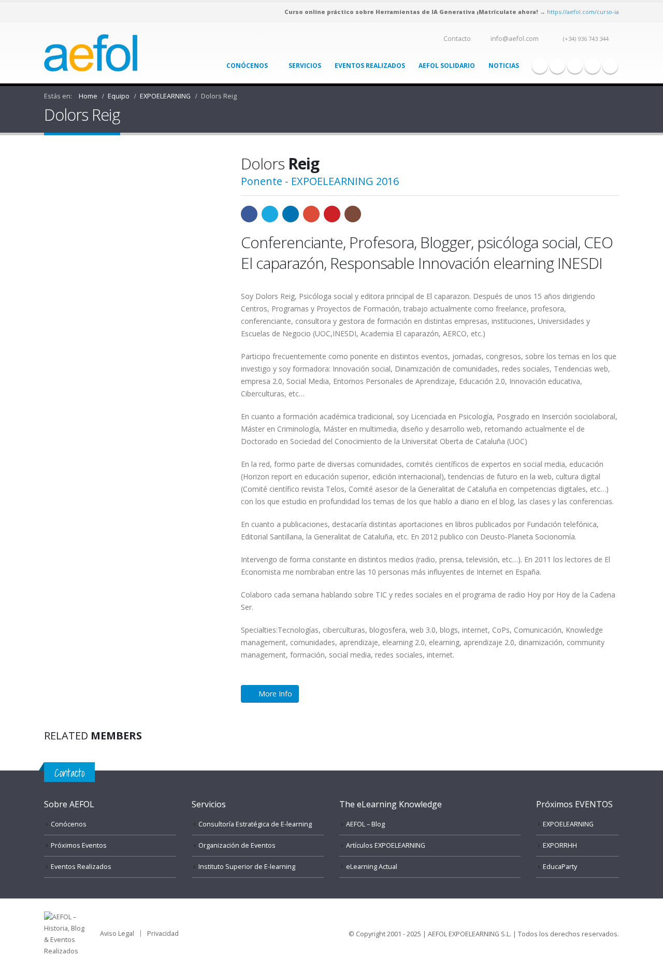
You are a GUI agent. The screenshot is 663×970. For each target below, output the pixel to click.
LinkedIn (290, 214)
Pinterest (332, 214)
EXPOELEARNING (568, 824)
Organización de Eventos (237, 845)
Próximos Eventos (79, 845)
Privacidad (163, 933)
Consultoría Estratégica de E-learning (255, 824)
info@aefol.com (515, 38)
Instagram (352, 214)
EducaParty (560, 866)
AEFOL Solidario (447, 65)
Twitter (270, 214)
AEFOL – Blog (365, 824)
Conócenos (247, 65)
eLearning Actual (371, 866)
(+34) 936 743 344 (586, 38)
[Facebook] (539, 66)
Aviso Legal (117, 933)
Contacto (457, 38)
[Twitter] (557, 66)
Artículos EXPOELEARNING (385, 845)
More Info (275, 693)
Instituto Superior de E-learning (246, 866)
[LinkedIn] (592, 66)
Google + (311, 214)
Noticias (503, 65)
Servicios (305, 65)
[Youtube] (575, 66)
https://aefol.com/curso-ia (583, 12)
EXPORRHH (560, 845)
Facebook (249, 214)
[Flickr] (610, 66)
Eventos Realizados (370, 65)
